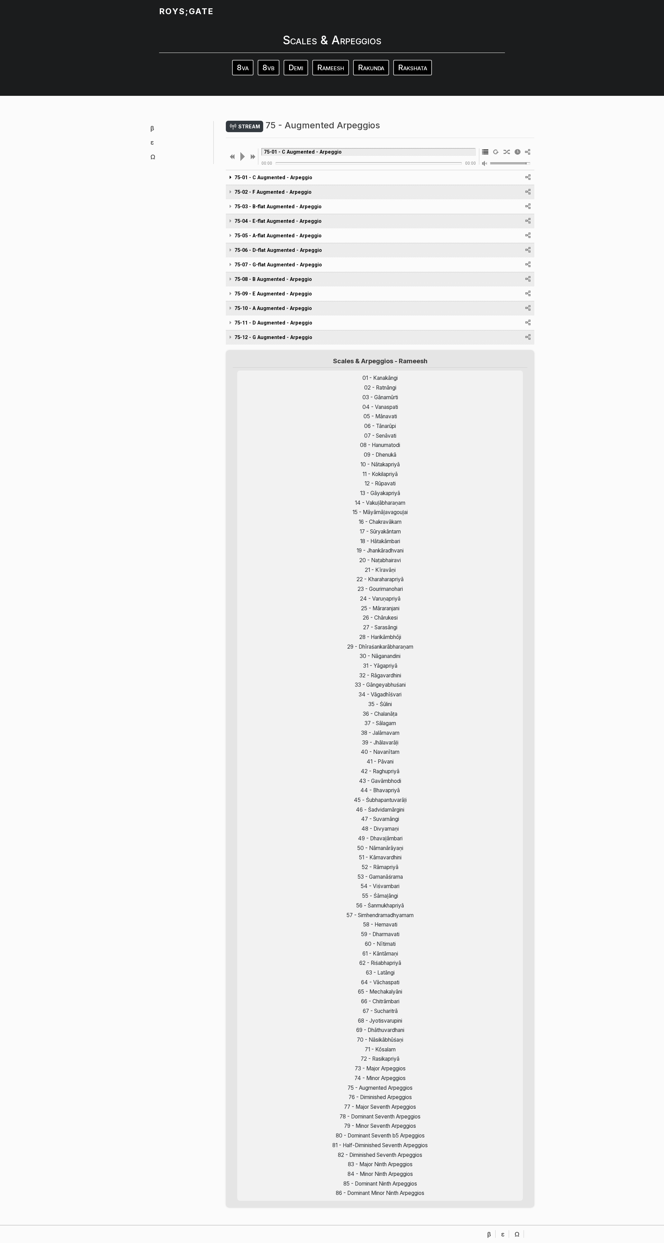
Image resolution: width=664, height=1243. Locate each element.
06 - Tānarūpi (380, 426)
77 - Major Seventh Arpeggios (380, 1107)
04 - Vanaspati (380, 407)
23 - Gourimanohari (380, 589)
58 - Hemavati (380, 924)
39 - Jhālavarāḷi (380, 742)
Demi (295, 67)
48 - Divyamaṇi (380, 828)
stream (248, 126)
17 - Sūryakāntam (380, 531)
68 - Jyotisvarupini (380, 1020)
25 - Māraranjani (380, 608)
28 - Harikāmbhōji (380, 637)
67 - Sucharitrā (380, 1011)
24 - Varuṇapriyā (380, 598)
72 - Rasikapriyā (380, 1058)
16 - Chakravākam (380, 522)
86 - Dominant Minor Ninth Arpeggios (380, 1193)
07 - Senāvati (380, 435)
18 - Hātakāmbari (380, 541)
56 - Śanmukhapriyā (380, 905)
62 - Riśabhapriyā (380, 963)
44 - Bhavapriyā (380, 790)
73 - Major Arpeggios (380, 1068)
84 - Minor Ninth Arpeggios (380, 1174)
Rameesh (330, 67)
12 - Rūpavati (380, 483)
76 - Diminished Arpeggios (380, 1097)
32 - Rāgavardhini (380, 675)
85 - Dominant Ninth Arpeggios (380, 1183)
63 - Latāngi (380, 972)
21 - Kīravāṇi (380, 570)
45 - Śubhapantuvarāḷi (380, 800)
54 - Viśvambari (380, 886)
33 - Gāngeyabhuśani (380, 685)
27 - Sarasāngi (380, 627)
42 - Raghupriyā (380, 771)
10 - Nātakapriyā (380, 464)
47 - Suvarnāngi (380, 819)
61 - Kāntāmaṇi (380, 953)
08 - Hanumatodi (380, 445)
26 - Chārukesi (380, 617)
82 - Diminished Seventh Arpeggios (380, 1155)
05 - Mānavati (380, 416)
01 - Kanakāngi (380, 378)
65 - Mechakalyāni (380, 991)
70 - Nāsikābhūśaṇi (380, 1039)
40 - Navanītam (380, 752)
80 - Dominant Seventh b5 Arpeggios (380, 1135)
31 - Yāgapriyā (380, 665)
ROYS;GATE (186, 11)
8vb (268, 67)
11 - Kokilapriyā (380, 474)
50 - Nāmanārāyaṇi (380, 848)
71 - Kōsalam (380, 1049)
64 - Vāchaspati (380, 982)
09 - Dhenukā (380, 454)
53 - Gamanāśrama (380, 877)
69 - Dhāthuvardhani (380, 1030)
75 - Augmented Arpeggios (380, 1088)
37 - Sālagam (380, 723)
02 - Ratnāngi (380, 387)
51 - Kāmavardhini (380, 857)
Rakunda (371, 67)
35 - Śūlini (380, 704)
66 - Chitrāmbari (380, 1001)
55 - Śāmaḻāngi (380, 896)
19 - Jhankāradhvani (380, 550)
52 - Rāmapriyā (380, 867)
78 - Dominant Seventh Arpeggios (380, 1116)
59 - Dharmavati (380, 934)
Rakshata (412, 67)
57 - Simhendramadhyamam (380, 915)
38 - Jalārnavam (380, 733)
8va (243, 67)
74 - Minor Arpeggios (380, 1078)
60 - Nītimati (380, 944)
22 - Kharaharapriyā (380, 579)
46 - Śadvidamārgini (380, 809)
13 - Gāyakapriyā (380, 493)
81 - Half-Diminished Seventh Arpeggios (380, 1145)
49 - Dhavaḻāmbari (380, 838)
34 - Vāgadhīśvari (380, 694)
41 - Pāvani (380, 761)
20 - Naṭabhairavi (380, 560)
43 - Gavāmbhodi (380, 781)
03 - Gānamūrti (380, 397)
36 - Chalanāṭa (380, 714)
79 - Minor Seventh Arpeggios (380, 1126)
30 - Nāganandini (380, 656)
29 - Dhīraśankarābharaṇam (380, 646)
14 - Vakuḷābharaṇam (380, 503)
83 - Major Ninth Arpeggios (380, 1164)
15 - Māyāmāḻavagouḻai (380, 512)
